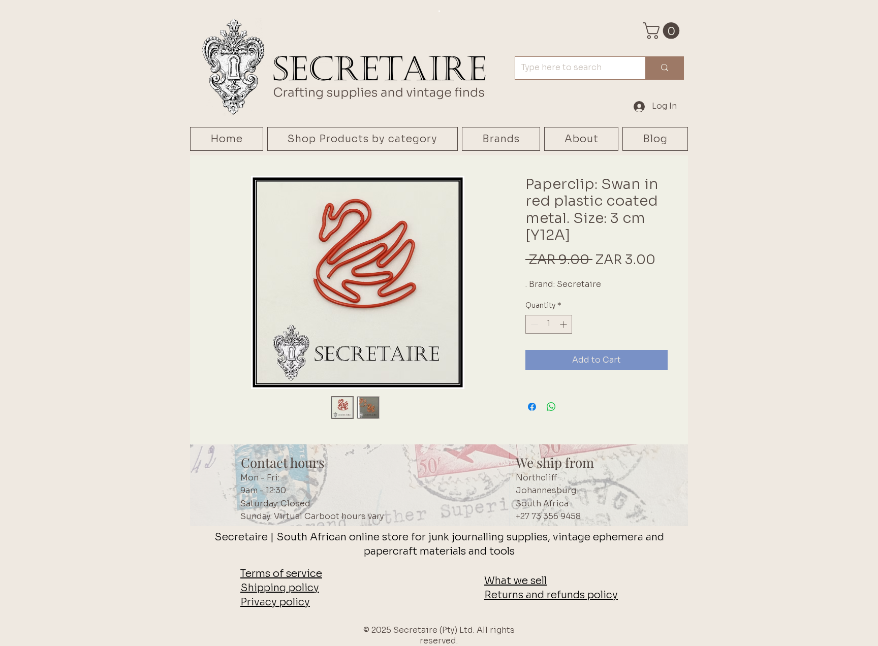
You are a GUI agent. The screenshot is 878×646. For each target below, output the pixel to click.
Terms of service (281, 573)
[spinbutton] (549, 324)
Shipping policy (279, 588)
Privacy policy (275, 602)
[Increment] (564, 324)
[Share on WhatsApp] (551, 407)
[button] (663, 30)
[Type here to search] (664, 68)
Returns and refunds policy (551, 595)
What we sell (515, 580)
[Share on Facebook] (532, 407)
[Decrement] (533, 324)
